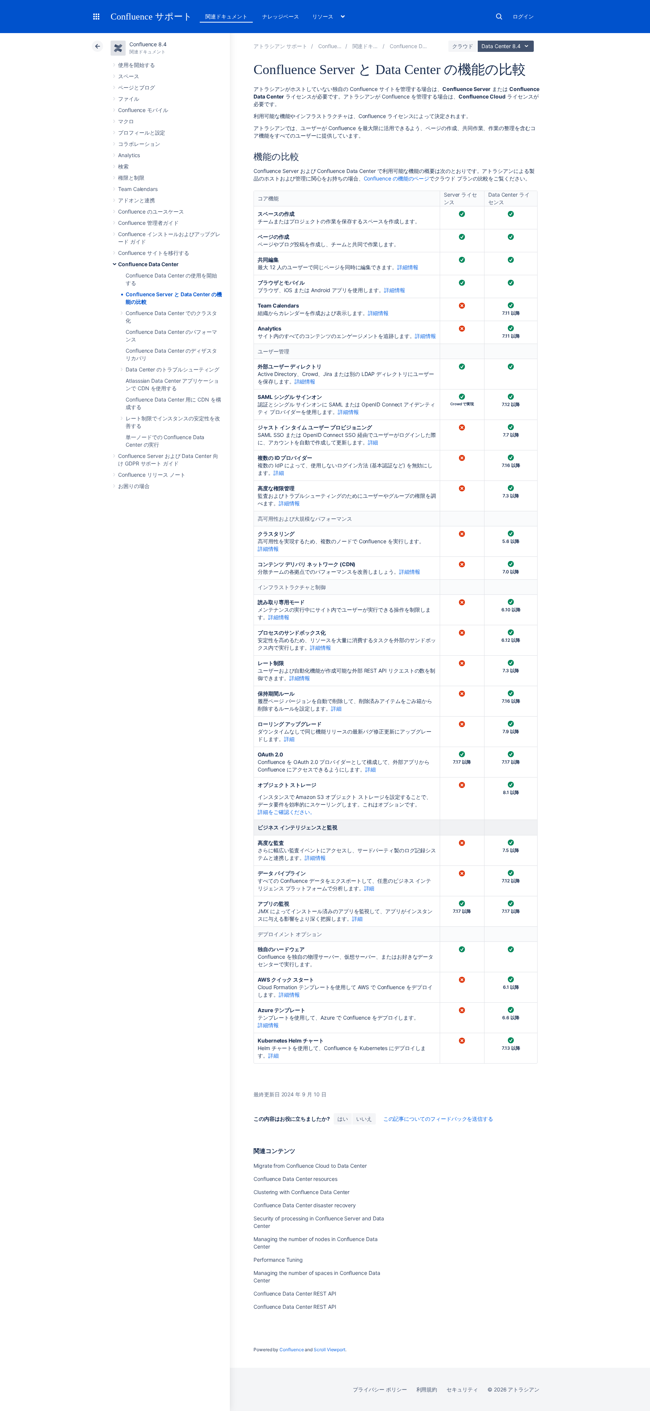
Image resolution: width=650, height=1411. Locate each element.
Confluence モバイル (143, 110)
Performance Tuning (278, 1259)
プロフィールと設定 (141, 132)
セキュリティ (462, 1389)
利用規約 (426, 1389)
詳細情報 (407, 267)
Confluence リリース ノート (151, 474)
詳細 (373, 442)
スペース (128, 76)
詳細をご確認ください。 (286, 812)
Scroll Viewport (329, 1349)
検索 (499, 17)
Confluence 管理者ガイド (148, 223)
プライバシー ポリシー (380, 1389)
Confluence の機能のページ (397, 178)
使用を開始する (136, 65)
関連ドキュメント (226, 16)
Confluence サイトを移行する (153, 253)
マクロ (126, 121)
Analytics (129, 155)
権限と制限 (131, 177)
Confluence (291, 1349)
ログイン (523, 16)
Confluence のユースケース (151, 211)
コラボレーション (139, 144)
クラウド (462, 46)
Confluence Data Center (148, 264)
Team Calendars (138, 189)
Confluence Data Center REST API (295, 1293)
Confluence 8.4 (148, 44)
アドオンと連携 (136, 200)
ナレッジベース (280, 16)
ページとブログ (136, 87)
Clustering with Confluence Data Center (301, 1192)
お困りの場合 (134, 486)
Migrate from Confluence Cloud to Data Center (310, 1165)
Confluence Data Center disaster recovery (305, 1205)
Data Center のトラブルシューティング (172, 369)
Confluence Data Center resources (295, 1179)
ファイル (128, 98)
